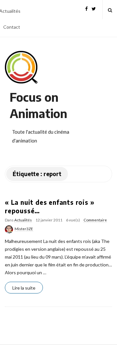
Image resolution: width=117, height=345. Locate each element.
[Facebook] (86, 8)
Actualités (23, 220)
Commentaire (95, 220)
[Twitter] (94, 8)
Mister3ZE (24, 229)
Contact (11, 27)
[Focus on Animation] (21, 67)
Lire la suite (23, 288)
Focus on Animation (38, 105)
